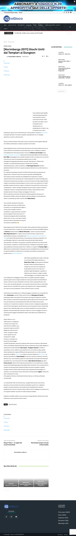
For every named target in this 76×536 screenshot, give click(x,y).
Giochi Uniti (44, 132)
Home (5, 42)
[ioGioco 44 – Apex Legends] (54, 84)
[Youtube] (71, 12)
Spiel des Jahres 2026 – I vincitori (26, 485)
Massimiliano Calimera (14, 56)
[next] (70, 33)
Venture (18, 354)
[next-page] (8, 490)
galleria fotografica (17, 253)
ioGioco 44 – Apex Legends (65, 85)
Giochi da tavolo (13, 404)
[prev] (67, 33)
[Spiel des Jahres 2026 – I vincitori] (26, 478)
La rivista (11, 483)
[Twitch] (68, 12)
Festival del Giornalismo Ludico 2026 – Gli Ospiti (64, 77)
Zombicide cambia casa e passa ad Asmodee (29, 33)
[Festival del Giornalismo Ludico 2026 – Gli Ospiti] (54, 76)
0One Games (42, 354)
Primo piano (11, 42)
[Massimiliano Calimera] (5, 56)
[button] (70, 27)
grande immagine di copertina (12, 155)
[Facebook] (64, 12)
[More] (26, 78)
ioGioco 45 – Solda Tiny (11, 485)
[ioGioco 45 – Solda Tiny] (11, 478)
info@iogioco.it (11, 512)
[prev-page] (5, 490)
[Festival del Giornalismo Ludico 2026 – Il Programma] (41, 478)
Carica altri (61, 91)
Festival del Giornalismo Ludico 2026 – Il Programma (41, 484)
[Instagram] (66, 12)
